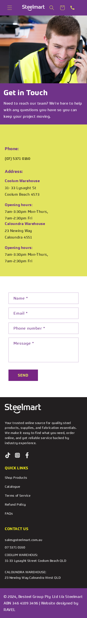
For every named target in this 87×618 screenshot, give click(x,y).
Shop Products (16, 477)
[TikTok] (8, 455)
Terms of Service (18, 495)
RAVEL (9, 609)
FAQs (9, 513)
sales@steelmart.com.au (23, 540)
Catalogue (12, 486)
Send (23, 375)
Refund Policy (15, 504)
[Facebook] (27, 455)
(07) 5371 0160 (17, 158)
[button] (9, 7)
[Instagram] (17, 455)
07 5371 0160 (15, 547)
